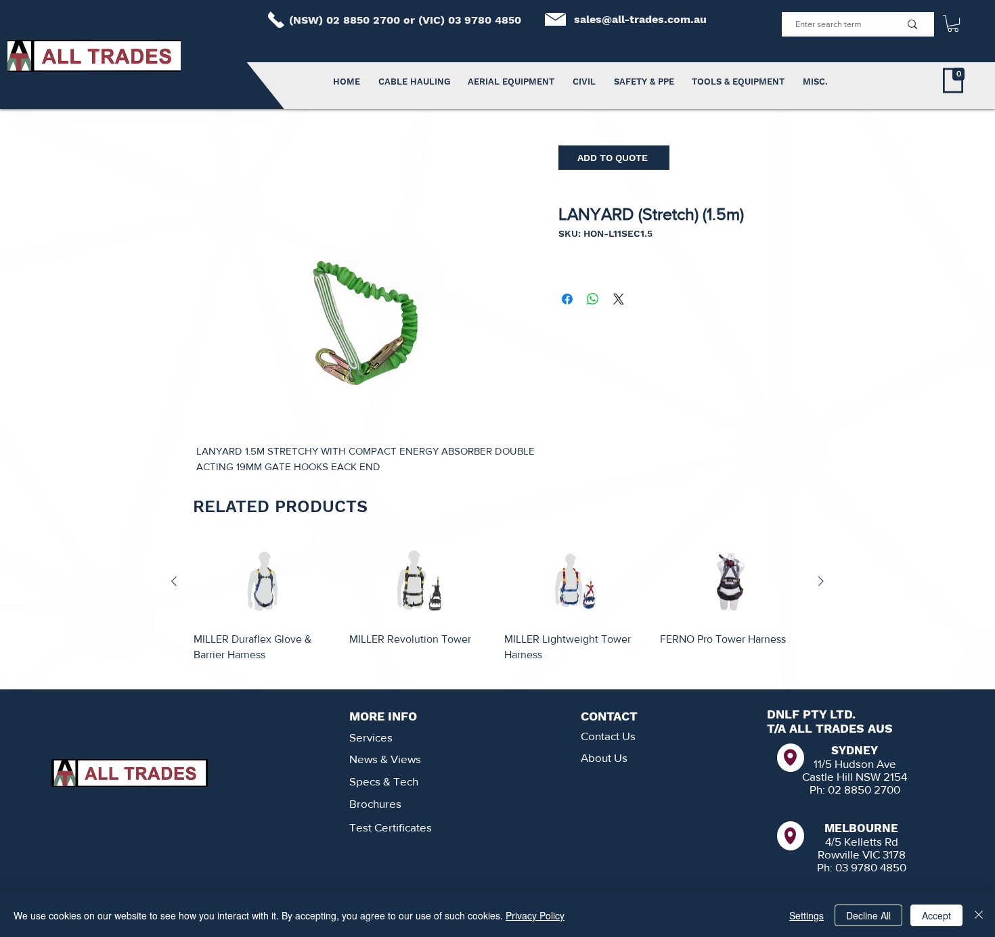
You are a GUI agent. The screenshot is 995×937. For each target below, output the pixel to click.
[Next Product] (821, 581)
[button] (953, 23)
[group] (497, 610)
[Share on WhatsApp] (593, 299)
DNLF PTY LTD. (811, 714)
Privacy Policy (535, 915)
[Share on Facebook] (567, 299)
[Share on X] (619, 299)
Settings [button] (806, 915)
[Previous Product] (174, 581)
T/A (778, 728)
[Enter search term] (912, 24)
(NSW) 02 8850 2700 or (353, 20)
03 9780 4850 (484, 20)
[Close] (979, 915)
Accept (936, 915)
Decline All (868, 915)
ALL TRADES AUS (841, 728)
